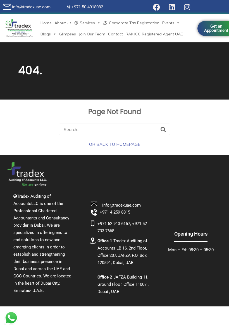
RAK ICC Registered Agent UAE (154, 34)
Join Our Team (92, 34)
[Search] (163, 129)
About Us (62, 22)
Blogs (45, 34)
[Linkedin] (172, 7)
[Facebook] (156, 7)
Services (87, 22)
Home (46, 22)
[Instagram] (187, 7)
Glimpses (67, 34)
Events (168, 22)
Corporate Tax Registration (134, 22)
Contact (115, 34)
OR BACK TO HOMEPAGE (114, 144)
